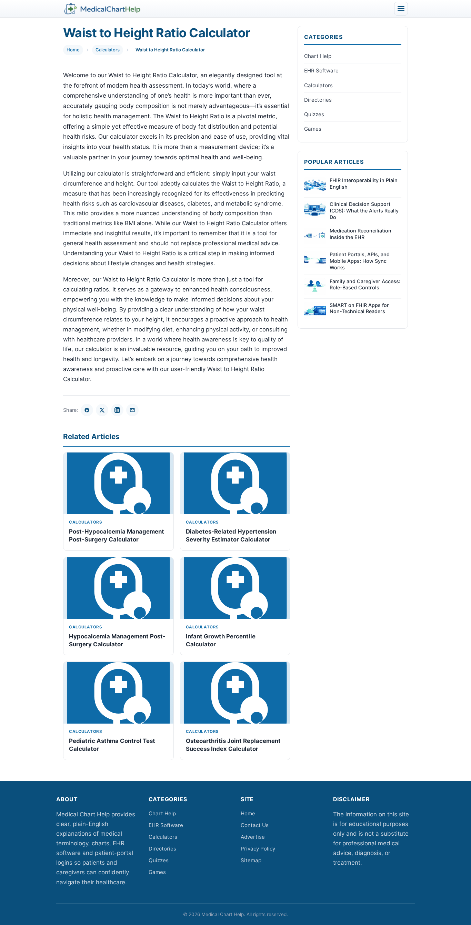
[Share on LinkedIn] (117, 410)
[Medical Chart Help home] (102, 8)
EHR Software (321, 70)
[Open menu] (401, 9)
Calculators (108, 49)
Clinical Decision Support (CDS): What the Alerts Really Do (364, 210)
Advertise (253, 837)
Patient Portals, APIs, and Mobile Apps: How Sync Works (360, 260)
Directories (318, 100)
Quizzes (314, 114)
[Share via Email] (132, 410)
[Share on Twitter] (102, 410)
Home (73, 49)
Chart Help (317, 56)
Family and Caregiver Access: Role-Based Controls (365, 284)
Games (312, 129)
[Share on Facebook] (87, 410)
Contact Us (255, 825)
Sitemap (251, 860)
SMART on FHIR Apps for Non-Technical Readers (359, 308)
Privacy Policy (258, 848)
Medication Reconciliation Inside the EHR (360, 234)
